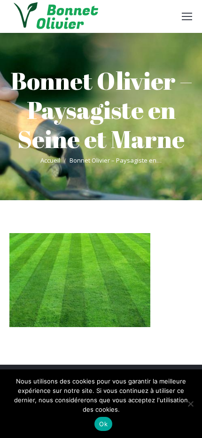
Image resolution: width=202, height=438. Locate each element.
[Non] (190, 403)
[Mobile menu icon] (187, 16)
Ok (103, 424)
